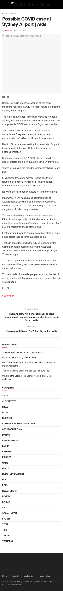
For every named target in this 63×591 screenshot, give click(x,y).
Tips (4, 529)
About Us (15, 575)
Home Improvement (13, 473)
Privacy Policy (44, 575)
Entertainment (11, 440)
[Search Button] (59, 4)
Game (5, 462)
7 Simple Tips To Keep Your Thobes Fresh (22, 352)
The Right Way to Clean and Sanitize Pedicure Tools (26, 370)
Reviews (6, 496)
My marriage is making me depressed (19, 357)
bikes (5, 406)
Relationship (9, 490)
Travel (6, 535)
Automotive (9, 401)
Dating (6, 434)
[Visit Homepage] (31, 4)
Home (4, 13)
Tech (5, 524)
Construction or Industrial (18, 423)
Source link (8, 295)
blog (5, 412)
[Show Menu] (3, 4)
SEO (4, 507)
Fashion (6, 451)
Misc (4, 479)
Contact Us (28, 575)
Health (6, 468)
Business (13, 13)
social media (9, 513)
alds (7, 30)
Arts (5, 395)
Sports (6, 518)
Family (6, 445)
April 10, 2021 (20, 30)
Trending (7, 541)
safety (6, 501)
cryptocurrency (12, 429)
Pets (4, 485)
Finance (6, 457)
